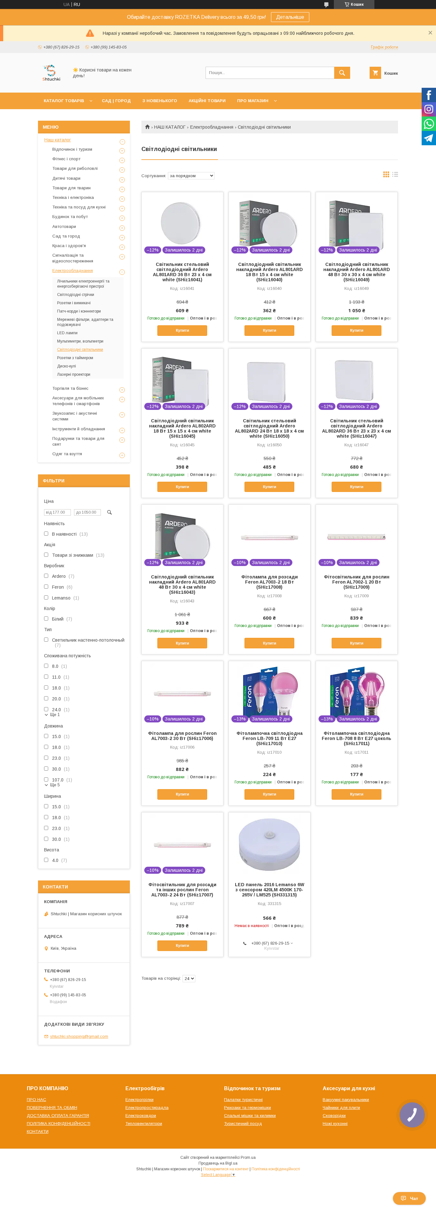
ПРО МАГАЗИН (252, 100)
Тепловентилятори (143, 1123)
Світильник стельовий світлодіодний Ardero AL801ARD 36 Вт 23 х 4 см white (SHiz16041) (182, 272)
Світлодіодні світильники (80, 349)
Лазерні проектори (73, 374)
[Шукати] (342, 73)
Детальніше (290, 17)
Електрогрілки (139, 1099)
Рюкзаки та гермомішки (247, 1107)
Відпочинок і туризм (72, 149)
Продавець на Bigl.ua (218, 1163)
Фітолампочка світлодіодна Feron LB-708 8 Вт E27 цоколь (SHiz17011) (356, 738)
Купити (182, 330)
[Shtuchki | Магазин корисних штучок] (51, 84)
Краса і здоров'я (69, 245)
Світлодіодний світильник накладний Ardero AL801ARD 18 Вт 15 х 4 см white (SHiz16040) (269, 272)
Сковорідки (334, 1115)
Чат (414, 1198)
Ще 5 (55, 784)
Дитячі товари (66, 178)
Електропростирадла (147, 1107)
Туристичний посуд (243, 1123)
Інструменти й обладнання (78, 428)
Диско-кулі (66, 366)
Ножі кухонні (335, 1123)
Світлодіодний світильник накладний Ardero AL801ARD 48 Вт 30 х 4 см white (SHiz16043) (182, 584)
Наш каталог (57, 139)
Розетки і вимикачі (74, 303)
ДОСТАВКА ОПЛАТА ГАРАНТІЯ (58, 1115)
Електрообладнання (211, 127)
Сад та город (66, 236)
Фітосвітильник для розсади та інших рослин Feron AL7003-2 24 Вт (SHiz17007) (182, 889)
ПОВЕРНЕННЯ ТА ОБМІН (52, 1107)
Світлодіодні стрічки (75, 294)
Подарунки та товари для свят (78, 441)
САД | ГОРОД (116, 100)
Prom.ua (248, 1157)
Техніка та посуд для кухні (79, 207)
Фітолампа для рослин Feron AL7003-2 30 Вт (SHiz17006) (182, 736)
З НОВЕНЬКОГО (159, 100)
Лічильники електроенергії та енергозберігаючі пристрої (83, 284)
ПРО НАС (36, 1099)
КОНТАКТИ (38, 1131)
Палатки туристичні (243, 1099)
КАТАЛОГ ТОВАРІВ (64, 100)
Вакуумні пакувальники (346, 1099)
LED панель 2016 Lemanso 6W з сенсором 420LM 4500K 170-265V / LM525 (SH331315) (269, 889)
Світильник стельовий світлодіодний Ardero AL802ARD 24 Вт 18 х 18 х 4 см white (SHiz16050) (269, 428)
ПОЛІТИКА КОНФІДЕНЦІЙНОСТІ (58, 1123)
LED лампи (67, 333)
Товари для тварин (71, 187)
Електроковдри (140, 1115)
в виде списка (395, 175)
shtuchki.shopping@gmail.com (79, 1036)
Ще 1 (55, 714)
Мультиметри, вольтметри (80, 341)
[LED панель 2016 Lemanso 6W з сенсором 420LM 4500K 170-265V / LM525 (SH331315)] (269, 844)
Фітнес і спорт (66, 158)
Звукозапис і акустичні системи (74, 416)
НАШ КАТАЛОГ (169, 127)
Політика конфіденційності (276, 1169)
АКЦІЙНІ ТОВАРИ (207, 100)
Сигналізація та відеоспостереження (72, 258)
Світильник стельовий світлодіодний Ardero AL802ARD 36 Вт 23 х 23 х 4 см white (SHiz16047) (356, 428)
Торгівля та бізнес (70, 388)
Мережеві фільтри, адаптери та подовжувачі (85, 322)
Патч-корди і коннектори (79, 311)
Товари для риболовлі (75, 168)
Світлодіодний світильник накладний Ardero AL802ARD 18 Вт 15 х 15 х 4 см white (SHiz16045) (182, 428)
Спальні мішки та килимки (250, 1115)
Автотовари (64, 226)
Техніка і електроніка (73, 197)
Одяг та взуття (67, 453)
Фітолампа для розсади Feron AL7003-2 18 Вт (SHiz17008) (269, 582)
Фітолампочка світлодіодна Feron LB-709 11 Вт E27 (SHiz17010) (270, 738)
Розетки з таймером (75, 358)
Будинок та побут (70, 216)
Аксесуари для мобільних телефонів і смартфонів (78, 401)
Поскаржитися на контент (226, 1169)
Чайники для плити (341, 1107)
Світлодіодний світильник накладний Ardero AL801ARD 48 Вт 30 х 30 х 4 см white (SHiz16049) (356, 272)
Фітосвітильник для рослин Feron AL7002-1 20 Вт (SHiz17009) (356, 582)
